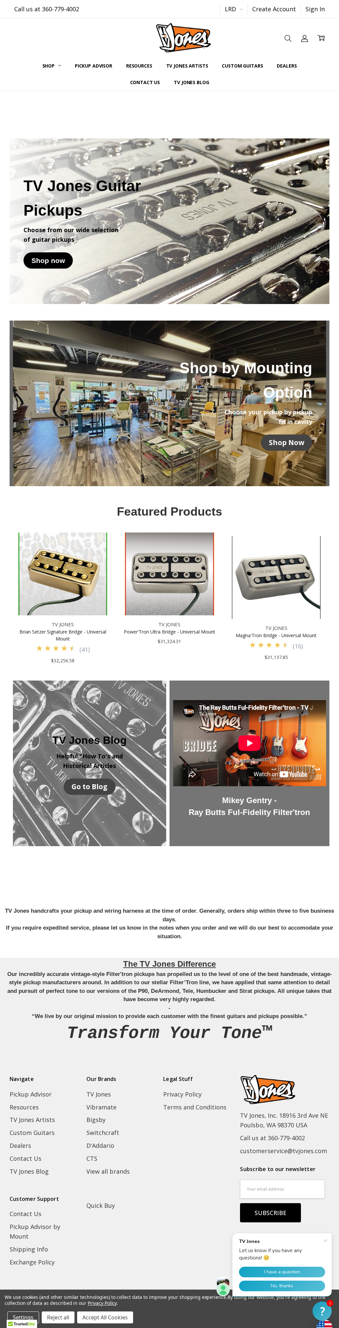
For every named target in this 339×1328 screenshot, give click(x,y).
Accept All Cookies (105, 1317)
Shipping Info (29, 1249)
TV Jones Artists (187, 66)
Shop (49, 66)
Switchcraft (102, 1133)
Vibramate (101, 1107)
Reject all (58, 1317)
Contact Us (145, 82)
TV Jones (98, 1094)
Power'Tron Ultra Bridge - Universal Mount (169, 632)
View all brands (108, 1171)
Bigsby (96, 1120)
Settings (23, 1317)
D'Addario (100, 1145)
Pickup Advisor (93, 66)
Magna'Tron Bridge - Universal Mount (276, 635)
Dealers (287, 66)
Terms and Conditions (194, 1107)
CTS (91, 1158)
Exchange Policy (32, 1262)
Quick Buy (100, 1205)
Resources (139, 66)
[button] (48, 260)
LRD (231, 9)
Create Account (274, 9)
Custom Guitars (242, 66)
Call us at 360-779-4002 (46, 9)
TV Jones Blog (191, 82)
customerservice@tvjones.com (283, 1151)
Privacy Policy (182, 1094)
